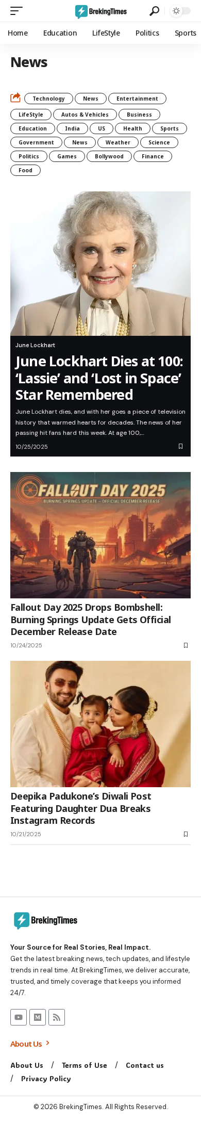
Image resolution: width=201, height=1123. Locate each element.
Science (159, 142)
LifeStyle (31, 114)
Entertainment (137, 98)
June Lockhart (35, 345)
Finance (153, 156)
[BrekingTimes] (100, 11)
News (90, 98)
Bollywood (109, 156)
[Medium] (37, 1017)
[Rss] (56, 1017)
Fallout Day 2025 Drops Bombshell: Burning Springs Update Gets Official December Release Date (90, 619)
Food (25, 170)
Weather (118, 142)
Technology (48, 98)
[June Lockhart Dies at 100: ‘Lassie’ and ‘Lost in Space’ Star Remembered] (100, 263)
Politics (29, 156)
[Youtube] (18, 1017)
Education (33, 128)
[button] (19, 11)
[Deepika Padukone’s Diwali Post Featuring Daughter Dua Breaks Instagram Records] (100, 724)
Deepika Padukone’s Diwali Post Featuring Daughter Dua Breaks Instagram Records (81, 808)
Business (139, 114)
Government (36, 142)
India (72, 128)
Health (132, 128)
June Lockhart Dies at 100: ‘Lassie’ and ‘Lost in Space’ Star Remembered (99, 377)
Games (67, 156)
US (101, 128)
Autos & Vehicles (85, 114)
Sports (169, 128)
